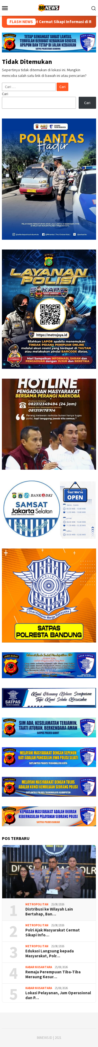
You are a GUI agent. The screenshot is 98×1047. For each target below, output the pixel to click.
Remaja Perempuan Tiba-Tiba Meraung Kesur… (53, 974)
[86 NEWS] (49, 7)
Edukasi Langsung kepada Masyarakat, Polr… (49, 953)
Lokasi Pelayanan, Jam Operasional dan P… (58, 995)
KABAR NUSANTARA (38, 967)
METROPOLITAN (36, 904)
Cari (5, 93)
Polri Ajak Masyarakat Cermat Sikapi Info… (52, 932)
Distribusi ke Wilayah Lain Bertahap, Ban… (49, 912)
